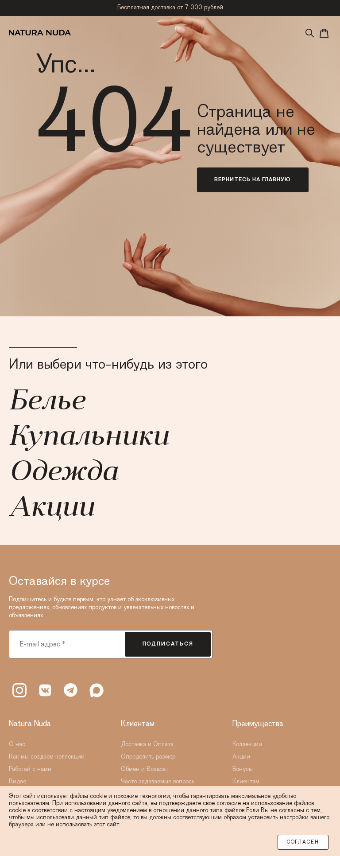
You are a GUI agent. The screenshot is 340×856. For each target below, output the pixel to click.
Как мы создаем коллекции (47, 757)
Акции (51, 508)
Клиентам (245, 781)
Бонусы (242, 769)
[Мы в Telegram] (70, 690)
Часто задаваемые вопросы (158, 781)
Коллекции (247, 744)
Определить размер (148, 757)
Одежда (63, 473)
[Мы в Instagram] (19, 690)
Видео (17, 781)
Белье (47, 402)
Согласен (303, 842)
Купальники (88, 438)
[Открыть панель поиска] (310, 33)
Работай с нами (30, 769)
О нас (17, 744)
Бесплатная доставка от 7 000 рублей (170, 7)
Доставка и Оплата (147, 744)
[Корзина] (324, 33)
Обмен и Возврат (144, 769)
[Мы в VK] (45, 690)
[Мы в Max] (96, 690)
